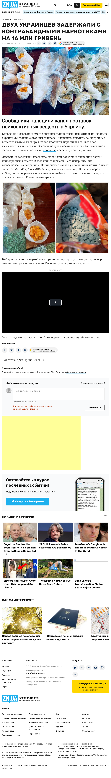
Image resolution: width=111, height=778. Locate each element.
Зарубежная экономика (40, 718)
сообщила (49, 150)
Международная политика (14, 718)
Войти (69, 5)
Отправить (95, 407)
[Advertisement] (41, 443)
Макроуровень (8, 722)
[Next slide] (107, 12)
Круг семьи (87, 722)
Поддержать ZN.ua (91, 5)
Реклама (6, 675)
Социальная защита (38, 714)
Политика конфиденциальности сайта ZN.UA (88, 765)
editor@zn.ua (31, 684)
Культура (60, 731)
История (86, 718)
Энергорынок (8, 727)
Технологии (61, 718)
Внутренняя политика (12, 714)
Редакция (6, 671)
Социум (85, 714)
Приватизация (9, 731)
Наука (58, 714)
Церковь (59, 727)
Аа (77, 5)
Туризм (85, 727)
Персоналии (34, 734)
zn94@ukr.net (60, 677)
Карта (4, 687)
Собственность (89, 731)
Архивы (5, 666)
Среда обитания (63, 722)
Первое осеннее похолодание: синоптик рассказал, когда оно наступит (21, 639)
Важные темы (11, 12)
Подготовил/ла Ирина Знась (21, 360)
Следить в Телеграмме (29, 501)
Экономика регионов (12, 735)
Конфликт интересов (38, 722)
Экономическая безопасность (36, 728)
